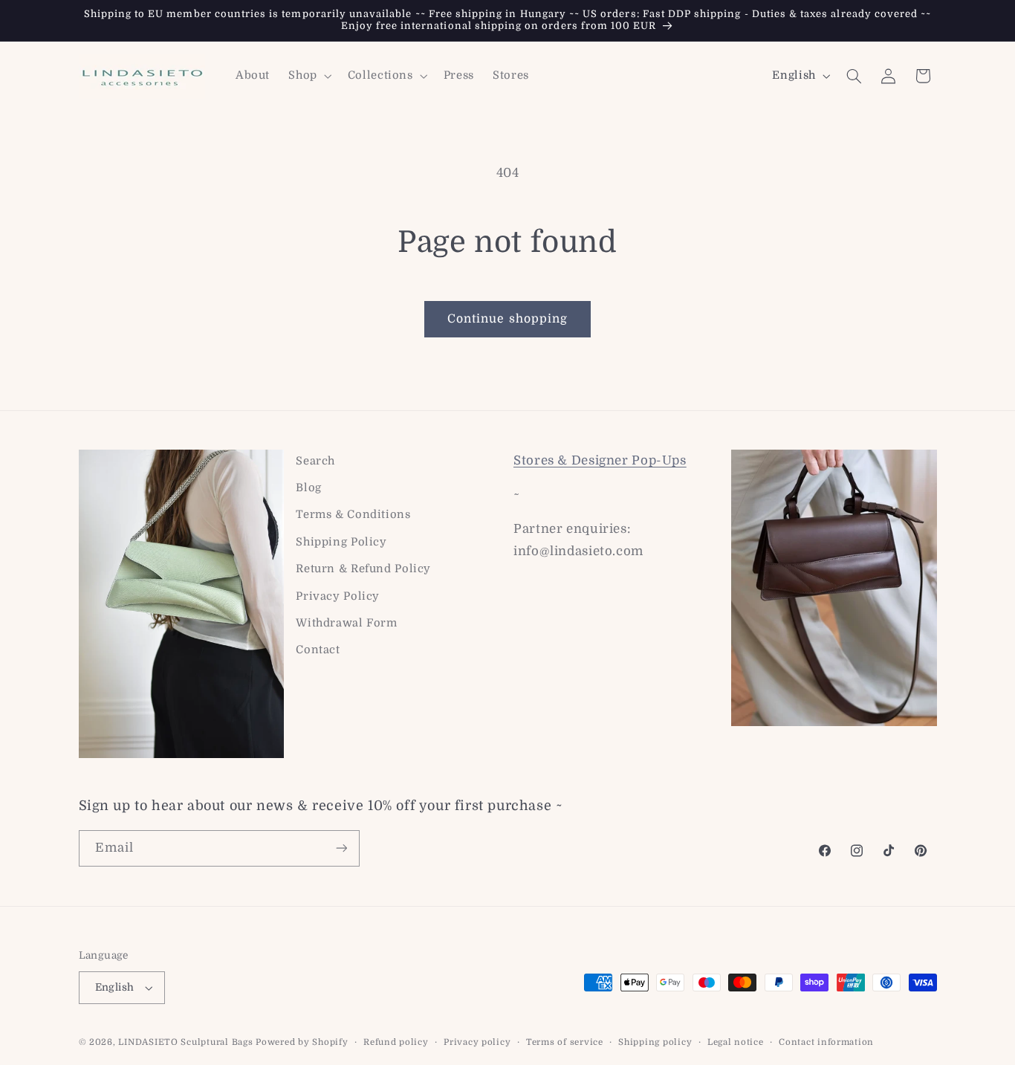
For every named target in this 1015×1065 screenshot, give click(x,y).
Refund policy (396, 1042)
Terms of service (564, 1042)
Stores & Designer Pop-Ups (600, 460)
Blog (309, 488)
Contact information (826, 1042)
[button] (308, 75)
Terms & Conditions (353, 514)
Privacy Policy (338, 596)
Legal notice (735, 1042)
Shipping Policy (341, 542)
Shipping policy (655, 1042)
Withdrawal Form (346, 623)
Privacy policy (477, 1042)
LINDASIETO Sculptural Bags (185, 1042)
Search (315, 461)
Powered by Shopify (302, 1042)
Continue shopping (507, 319)
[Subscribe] (341, 848)
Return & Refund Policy (363, 569)
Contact (318, 650)
